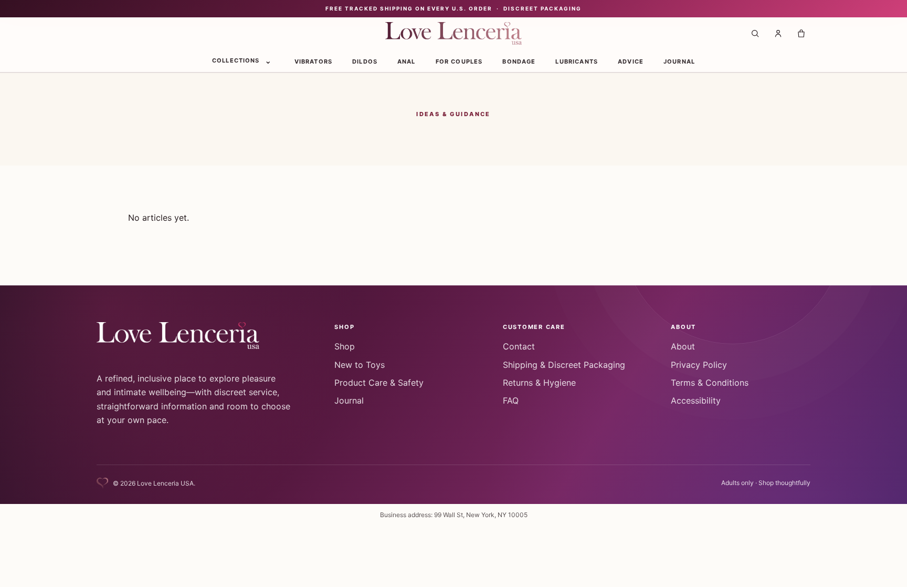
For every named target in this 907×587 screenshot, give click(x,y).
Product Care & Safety (379, 382)
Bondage (518, 61)
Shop (344, 346)
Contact (519, 346)
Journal (679, 61)
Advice (631, 61)
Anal (406, 61)
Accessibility (696, 400)
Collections (236, 60)
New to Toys (359, 364)
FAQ (511, 400)
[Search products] (754, 33)
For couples (459, 61)
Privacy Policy (699, 364)
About (683, 346)
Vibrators (313, 61)
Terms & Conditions (709, 382)
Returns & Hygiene (539, 382)
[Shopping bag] (801, 33)
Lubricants (576, 61)
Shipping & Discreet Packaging (564, 364)
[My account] (777, 33)
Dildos (364, 61)
